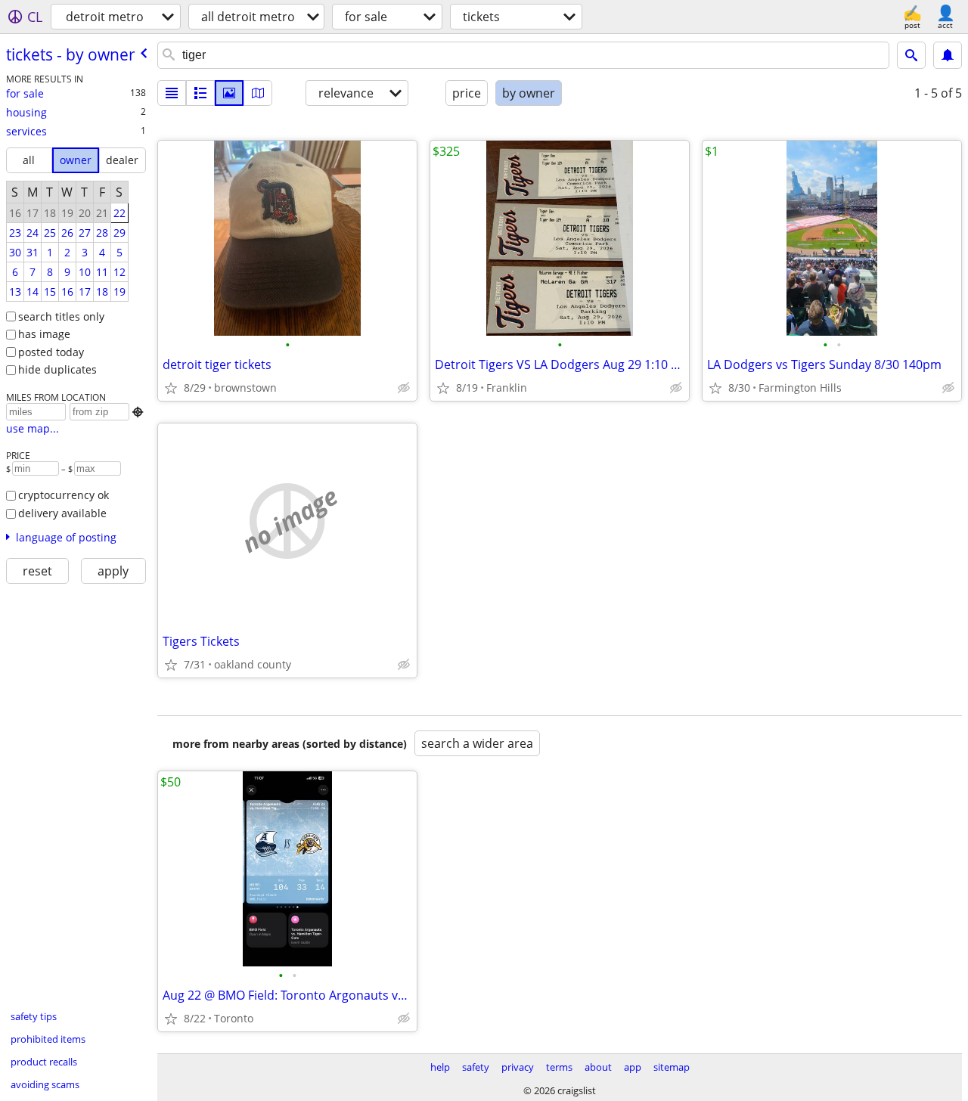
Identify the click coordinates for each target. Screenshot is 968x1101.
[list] (171, 93)
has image (44, 334)
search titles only (61, 316)
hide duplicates (57, 369)
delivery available (62, 513)
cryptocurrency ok (63, 495)
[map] (258, 93)
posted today (51, 352)
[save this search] (947, 55)
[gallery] (229, 93)
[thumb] (200, 93)
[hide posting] (404, 388)
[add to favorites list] (171, 388)
